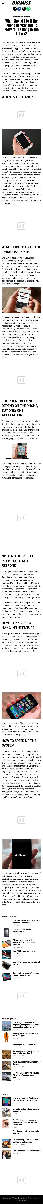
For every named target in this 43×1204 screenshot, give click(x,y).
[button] (3, 3)
